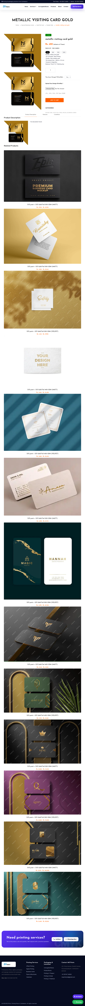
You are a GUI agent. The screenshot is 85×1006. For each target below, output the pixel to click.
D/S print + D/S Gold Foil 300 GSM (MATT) (42, 204)
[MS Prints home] (8, 6)
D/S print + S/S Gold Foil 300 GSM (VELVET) (42, 331)
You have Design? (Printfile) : (54, 77)
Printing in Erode (48, 976)
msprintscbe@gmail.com (68, 977)
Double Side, (49, 112)
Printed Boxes (47, 970)
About (60, 6)
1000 (64, 52)
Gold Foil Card (40, 25)
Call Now (58, 939)
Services (32, 6)
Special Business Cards (27, 25)
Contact (66, 6)
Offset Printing (30, 966)
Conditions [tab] (57, 114)
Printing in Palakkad (49, 978)
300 (53, 52)
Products (53, 6)
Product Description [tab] (30, 114)
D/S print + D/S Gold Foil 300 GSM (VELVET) (42, 817)
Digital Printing (30, 969)
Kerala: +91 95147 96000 (77, 1)
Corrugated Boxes (43, 6)
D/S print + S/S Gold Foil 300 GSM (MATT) (43, 266)
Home (26, 6)
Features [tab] (45, 114)
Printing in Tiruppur (49, 973)
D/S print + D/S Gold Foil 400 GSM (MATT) (42, 867)
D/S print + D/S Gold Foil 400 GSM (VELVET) (43, 918)
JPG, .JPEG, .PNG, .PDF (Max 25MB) (55, 93)
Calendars (29, 977)
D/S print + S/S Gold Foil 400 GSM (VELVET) (42, 453)
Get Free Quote (77, 6)
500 (58, 52)
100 (48, 52)
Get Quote (79, 997)
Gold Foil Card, (57, 112)
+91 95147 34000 (67, 974)
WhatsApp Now (71, 939)
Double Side (49, 25)
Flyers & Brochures (31, 974)
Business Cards (30, 971)
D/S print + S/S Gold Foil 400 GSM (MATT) (42, 389)
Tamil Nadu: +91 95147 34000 (60, 1)
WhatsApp (79, 1001)
